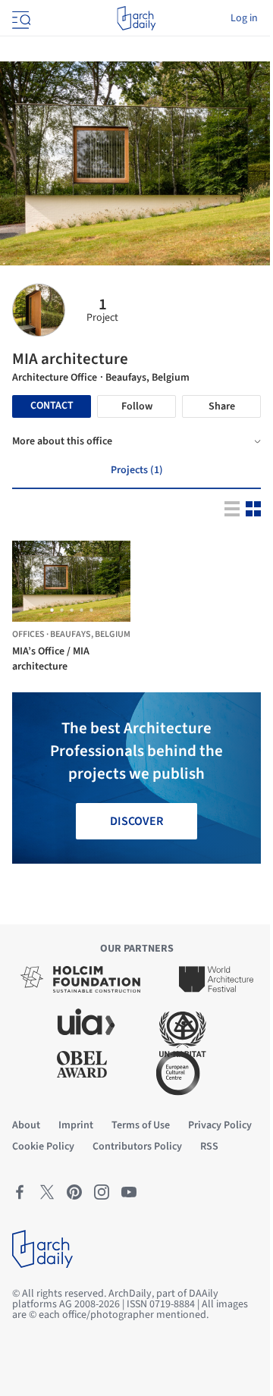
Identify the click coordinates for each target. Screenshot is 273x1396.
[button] (52, 610)
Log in (244, 18)
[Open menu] (19, 18)
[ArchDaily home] (136, 18)
